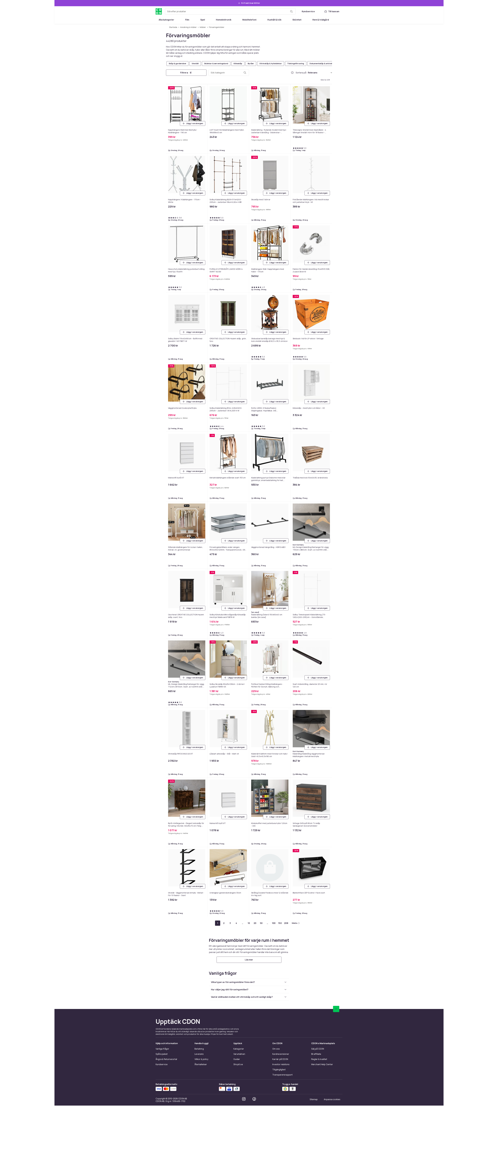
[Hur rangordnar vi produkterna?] (292, 72)
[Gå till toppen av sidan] (336, 1076)
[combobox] (230, 11)
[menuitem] (166, 20)
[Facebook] (254, 1166)
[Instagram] (244, 1166)
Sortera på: (301, 72)
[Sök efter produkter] (291, 11)
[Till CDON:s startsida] (159, 11)
